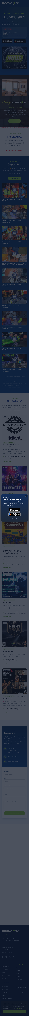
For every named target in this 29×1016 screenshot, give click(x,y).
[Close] (26, 496)
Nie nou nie (14, 518)
